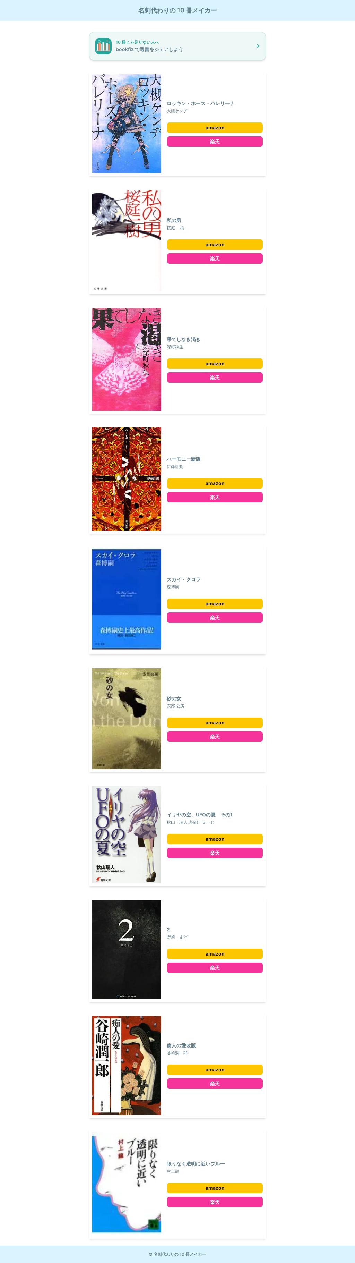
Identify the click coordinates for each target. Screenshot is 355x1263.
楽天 (215, 141)
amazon (215, 127)
